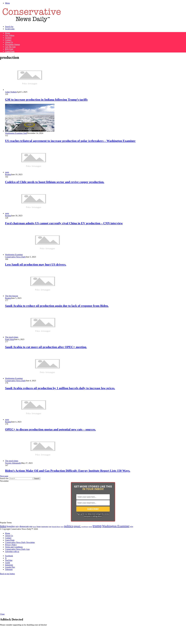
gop (30, 526)
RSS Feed (9, 49)
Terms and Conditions (14, 547)
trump (97, 526)
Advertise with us (12, 551)
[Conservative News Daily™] (31, 22)
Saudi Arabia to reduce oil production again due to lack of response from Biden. (57, 305)
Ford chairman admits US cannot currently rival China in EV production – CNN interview (64, 223)
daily (17, 526)
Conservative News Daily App (17, 549)
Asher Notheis (11, 92)
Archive (8, 38)
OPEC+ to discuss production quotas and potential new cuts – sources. (50, 429)
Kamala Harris (56, 526)
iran (50, 526)
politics (68, 526)
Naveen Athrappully (13, 463)
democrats (24, 526)
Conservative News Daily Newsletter (20, 542)
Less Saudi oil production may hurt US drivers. (35, 264)
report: (77, 526)
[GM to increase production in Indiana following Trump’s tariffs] (29, 90)
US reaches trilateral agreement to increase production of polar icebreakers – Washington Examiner (70, 140)
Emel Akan (9, 339)
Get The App (10, 47)
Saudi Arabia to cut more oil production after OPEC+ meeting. (46, 347)
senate (90, 526)
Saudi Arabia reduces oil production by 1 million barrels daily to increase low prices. (60, 388)
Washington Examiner (115, 526)
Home (7, 33)
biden (3, 526)
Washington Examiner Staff (16, 133)
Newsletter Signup (12, 44)
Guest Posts (9, 51)
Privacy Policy (11, 545)
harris (34, 526)
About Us (9, 42)
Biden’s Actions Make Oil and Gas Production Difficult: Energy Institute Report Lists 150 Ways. (67, 470)
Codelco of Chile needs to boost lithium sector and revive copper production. (54, 182)
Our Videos (9, 35)
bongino (11, 526)
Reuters (8, 174)
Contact (8, 40)
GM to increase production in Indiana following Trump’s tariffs (46, 99)
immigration (44, 526)
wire (131, 526)
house (39, 526)
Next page (4, 476)
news (62, 526)
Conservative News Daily (15, 257)
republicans (84, 526)
